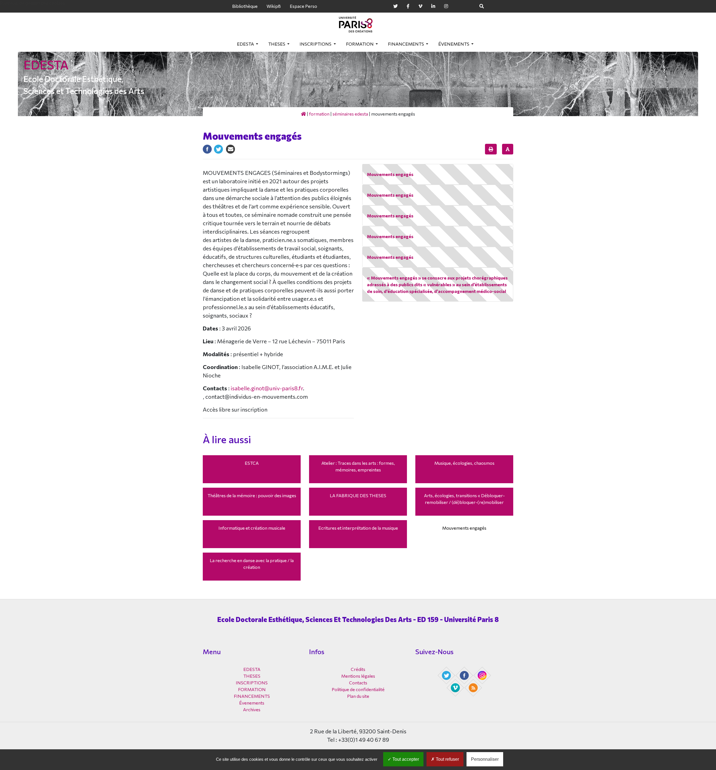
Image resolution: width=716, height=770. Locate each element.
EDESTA (246, 43)
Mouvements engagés (464, 527)
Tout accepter (405, 759)
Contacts (358, 682)
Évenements (454, 43)
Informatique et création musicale (251, 527)
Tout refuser (447, 759)
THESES (277, 43)
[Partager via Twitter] (218, 148)
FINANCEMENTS (406, 43)
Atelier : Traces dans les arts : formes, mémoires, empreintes (358, 466)
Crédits (358, 669)
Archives (251, 709)
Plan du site (358, 696)
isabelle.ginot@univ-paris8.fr (267, 388)
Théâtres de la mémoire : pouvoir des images (252, 495)
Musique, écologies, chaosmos (464, 463)
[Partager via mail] (230, 148)
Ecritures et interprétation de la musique (358, 527)
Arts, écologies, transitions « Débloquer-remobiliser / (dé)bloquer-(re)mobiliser (464, 499)
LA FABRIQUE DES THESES (358, 495)
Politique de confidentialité (358, 689)
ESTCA (252, 463)
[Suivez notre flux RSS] (474, 687)
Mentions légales (358, 676)
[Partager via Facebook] (207, 148)
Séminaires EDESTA (350, 113)
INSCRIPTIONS (316, 43)
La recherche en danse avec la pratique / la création (252, 564)
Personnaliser (485, 759)
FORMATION (360, 43)
